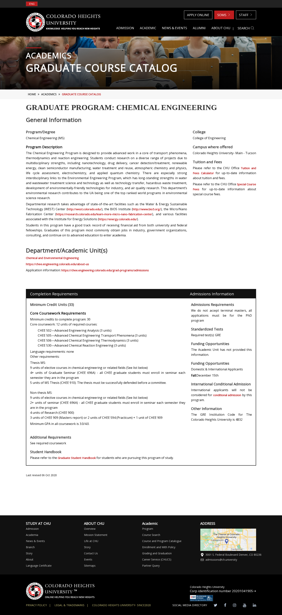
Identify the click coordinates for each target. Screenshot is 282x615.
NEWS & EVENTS (174, 28)
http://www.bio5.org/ (147, 209)
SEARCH (244, 28)
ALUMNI (199, 28)
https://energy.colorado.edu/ (118, 219)
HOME (32, 94)
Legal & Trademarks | (71, 605)
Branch (30, 547)
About (29, 559)
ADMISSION (125, 28)
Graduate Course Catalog (81, 94)
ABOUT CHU (220, 28)
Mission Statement (95, 535)
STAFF (244, 15)
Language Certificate (39, 565)
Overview (90, 529)
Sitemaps (90, 565)
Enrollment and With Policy (158, 547)
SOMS (222, 15)
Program (147, 529)
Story (29, 553)
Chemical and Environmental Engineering (52, 258)
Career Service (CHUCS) (156, 559)
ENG (32, 4)
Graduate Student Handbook (77, 458)
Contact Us (91, 553)
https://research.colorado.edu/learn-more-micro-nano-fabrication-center (104, 214)
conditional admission (227, 395)
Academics (49, 94)
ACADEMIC (148, 28)
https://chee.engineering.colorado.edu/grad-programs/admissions (105, 270)
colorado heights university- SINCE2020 (121, 605)
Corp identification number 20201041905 (221, 591)
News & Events (35, 541)
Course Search (151, 535)
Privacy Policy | (38, 605)
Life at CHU (91, 541)
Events (88, 559)
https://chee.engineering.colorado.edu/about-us (57, 264)
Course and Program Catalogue (161, 541)
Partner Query (151, 565)
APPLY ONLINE (198, 15)
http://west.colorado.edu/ (84, 209)
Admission (32, 529)
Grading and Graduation (157, 553)
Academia (32, 535)
